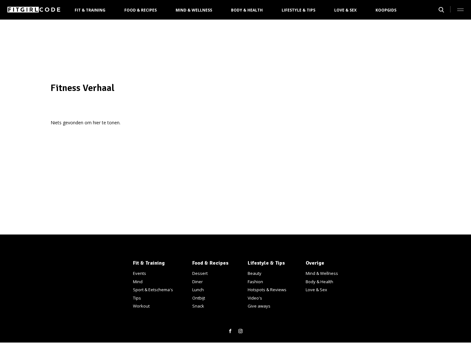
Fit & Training (90, 10)
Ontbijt (198, 298)
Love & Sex (345, 10)
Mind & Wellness (194, 10)
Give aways (259, 306)
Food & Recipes (140, 10)
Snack (198, 306)
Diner (197, 281)
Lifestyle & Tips (298, 10)
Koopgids (386, 10)
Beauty (254, 273)
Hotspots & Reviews (267, 289)
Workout (141, 306)
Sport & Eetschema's (153, 289)
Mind (138, 281)
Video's (255, 298)
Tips (137, 298)
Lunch (198, 289)
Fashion (255, 281)
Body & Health (247, 10)
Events (139, 273)
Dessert (200, 273)
